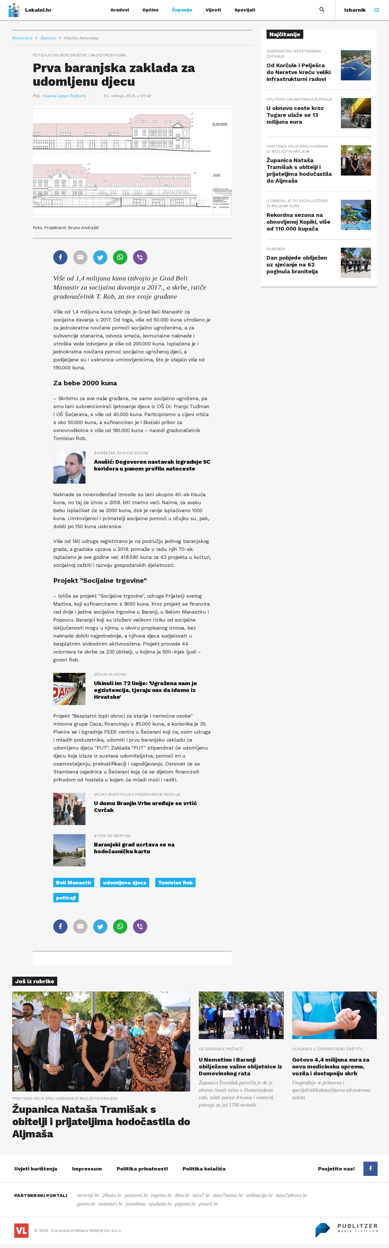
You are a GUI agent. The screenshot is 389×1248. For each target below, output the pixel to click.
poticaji (66, 898)
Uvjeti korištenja (35, 1169)
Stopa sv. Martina (112, 836)
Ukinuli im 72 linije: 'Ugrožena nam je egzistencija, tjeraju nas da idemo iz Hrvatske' (145, 690)
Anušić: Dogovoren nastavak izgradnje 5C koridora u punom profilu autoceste (152, 465)
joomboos (136, 1204)
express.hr (161, 1195)
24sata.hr (112, 1195)
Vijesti (213, 10)
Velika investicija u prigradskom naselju (137, 794)
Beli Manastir (73, 882)
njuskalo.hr (160, 1204)
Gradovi (119, 10)
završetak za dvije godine (121, 453)
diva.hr (182, 1195)
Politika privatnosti (142, 1169)
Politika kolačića (204, 1169)
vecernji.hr (88, 1195)
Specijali (244, 10)
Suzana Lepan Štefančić (65, 95)
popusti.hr (185, 1204)
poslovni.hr (136, 1195)
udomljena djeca (124, 882)
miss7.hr (201, 1195)
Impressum (87, 1169)
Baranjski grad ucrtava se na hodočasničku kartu (134, 848)
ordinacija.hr (259, 1195)
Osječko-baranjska (81, 38)
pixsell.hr (208, 1204)
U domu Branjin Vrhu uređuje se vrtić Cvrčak (145, 806)
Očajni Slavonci (110, 674)
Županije (182, 10)
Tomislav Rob (175, 882)
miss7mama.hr (228, 1195)
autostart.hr (111, 1204)
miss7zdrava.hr (292, 1195)
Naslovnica (22, 38)
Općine (150, 10)
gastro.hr (86, 1204)
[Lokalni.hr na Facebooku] (370, 1169)
